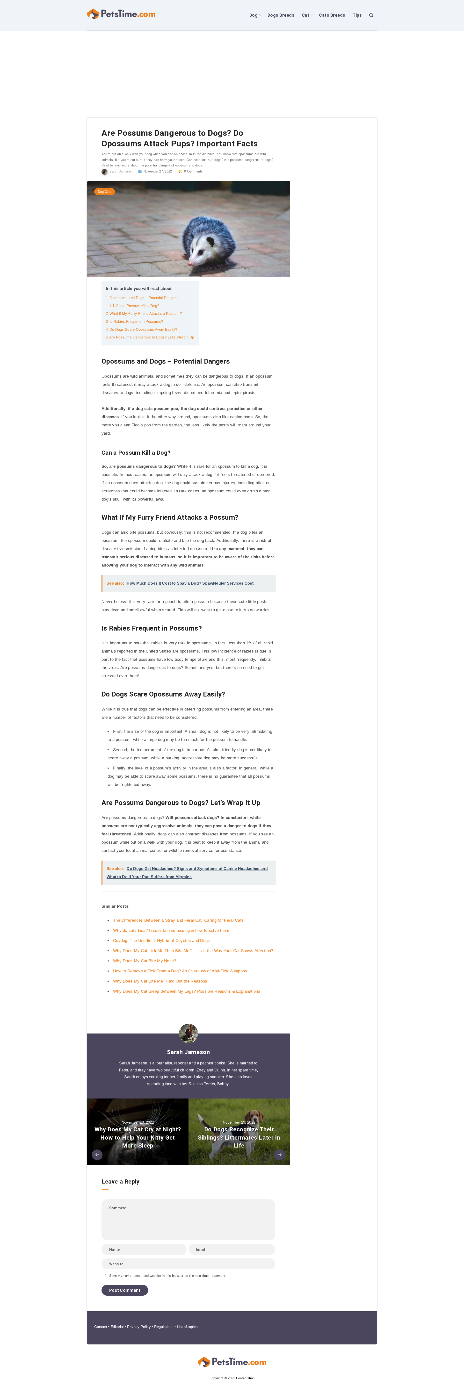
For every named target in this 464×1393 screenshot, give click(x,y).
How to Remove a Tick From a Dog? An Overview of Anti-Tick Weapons (180, 971)
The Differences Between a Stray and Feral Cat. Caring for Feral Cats (178, 920)
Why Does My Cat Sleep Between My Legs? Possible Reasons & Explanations (186, 991)
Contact (100, 1327)
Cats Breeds (332, 15)
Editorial (117, 1327)
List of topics (187, 1327)
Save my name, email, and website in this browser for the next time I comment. (167, 1276)
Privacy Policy (139, 1327)
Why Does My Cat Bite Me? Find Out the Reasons (160, 981)
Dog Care (104, 192)
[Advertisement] (232, 67)
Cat (306, 15)
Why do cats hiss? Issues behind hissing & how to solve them (171, 930)
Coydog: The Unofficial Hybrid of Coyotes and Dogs (161, 940)
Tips (357, 15)
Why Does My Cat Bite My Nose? (144, 961)
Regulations (164, 1327)
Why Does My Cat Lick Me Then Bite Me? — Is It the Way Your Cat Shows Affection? (193, 950)
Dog (253, 15)
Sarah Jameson (188, 1052)
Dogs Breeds (281, 15)
